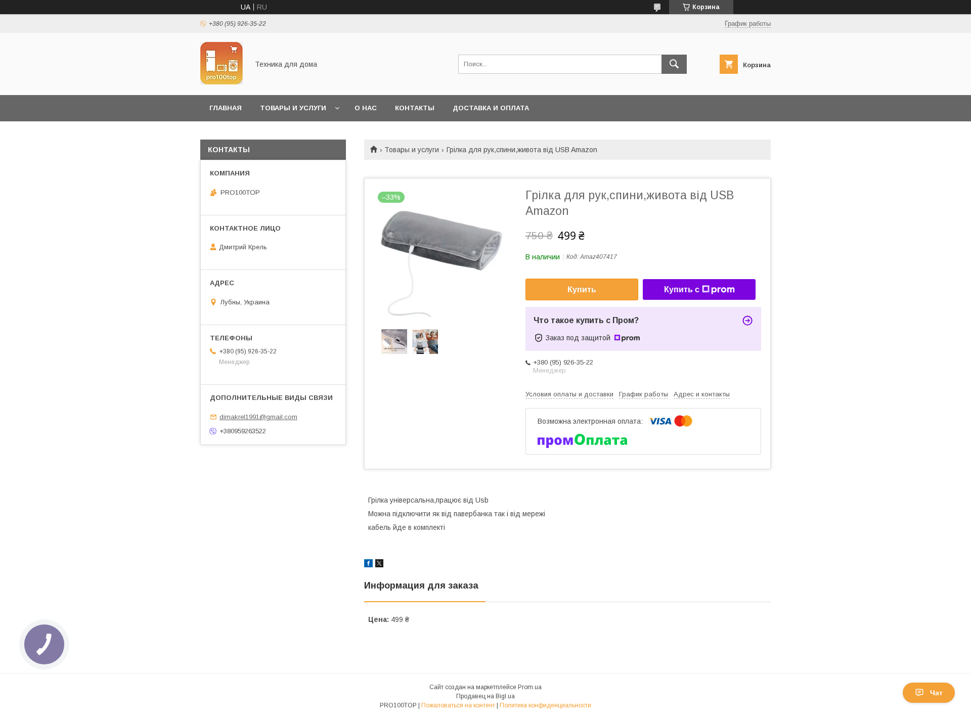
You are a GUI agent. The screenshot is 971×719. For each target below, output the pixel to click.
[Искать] (674, 64)
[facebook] (368, 565)
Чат (936, 693)
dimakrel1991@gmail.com (258, 417)
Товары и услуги (293, 108)
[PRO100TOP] (221, 82)
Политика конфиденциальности (545, 705)
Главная (225, 108)
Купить (581, 289)
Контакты (414, 108)
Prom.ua (530, 687)
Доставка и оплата (491, 108)
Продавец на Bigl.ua (485, 696)
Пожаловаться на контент (458, 705)
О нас (366, 108)
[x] (379, 565)
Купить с (681, 289)
